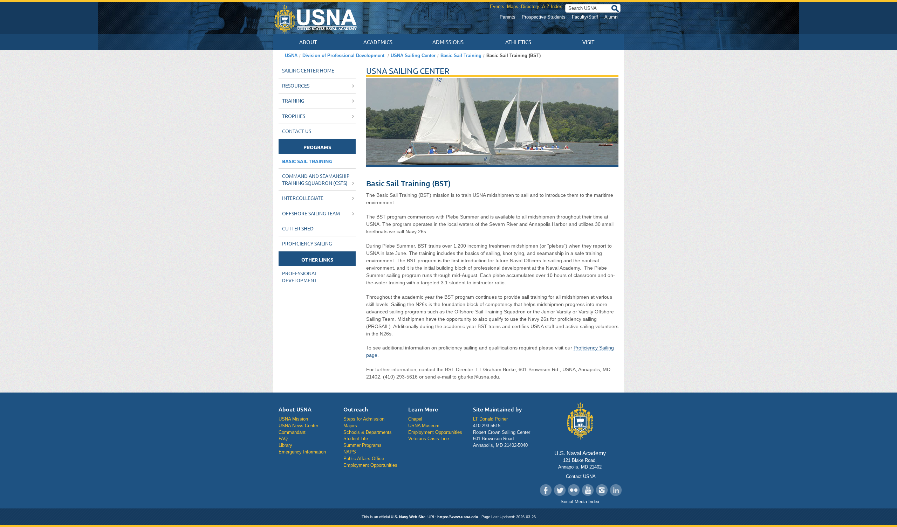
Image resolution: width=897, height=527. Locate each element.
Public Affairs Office (363, 458)
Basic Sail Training (460, 55)
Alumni (611, 17)
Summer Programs (362, 445)
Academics (377, 42)
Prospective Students (544, 17)
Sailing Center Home (308, 71)
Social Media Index (580, 501)
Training (293, 101)
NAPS (349, 452)
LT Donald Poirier (490, 419)
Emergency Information (302, 452)
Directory (530, 6)
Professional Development (299, 277)
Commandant (292, 432)
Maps (512, 6)
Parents (507, 17)
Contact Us (296, 131)
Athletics (518, 42)
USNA (291, 55)
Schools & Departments (367, 432)
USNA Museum (423, 425)
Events (497, 6)
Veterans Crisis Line (428, 438)
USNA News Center (298, 425)
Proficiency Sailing (307, 244)
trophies (294, 116)
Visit (588, 42)
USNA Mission (293, 419)
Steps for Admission (363, 419)
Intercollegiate (303, 198)
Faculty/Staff (585, 17)
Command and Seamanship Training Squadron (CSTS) (316, 179)
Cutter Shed (298, 228)
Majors (350, 425)
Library (285, 445)
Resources (296, 86)
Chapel (415, 419)
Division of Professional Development (343, 55)
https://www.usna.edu (457, 517)
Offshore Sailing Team (311, 213)
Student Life (355, 438)
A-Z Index (552, 6)
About (308, 42)
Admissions (448, 42)
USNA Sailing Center (413, 55)
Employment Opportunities (370, 465)
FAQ (283, 438)
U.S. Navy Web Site (408, 517)
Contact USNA (580, 476)
